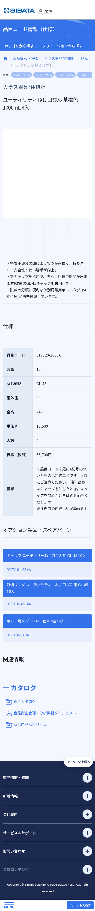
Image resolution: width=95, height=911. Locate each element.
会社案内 (10, 814)
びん (84, 58)
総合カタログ (25, 701)
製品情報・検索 (26, 58)
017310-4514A (19, 569)
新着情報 (10, 796)
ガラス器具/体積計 (59, 58)
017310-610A (18, 635)
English (47, 11)
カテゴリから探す (19, 46)
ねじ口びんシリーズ (30, 724)
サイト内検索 (82, 905)
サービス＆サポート (19, 833)
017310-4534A (19, 603)
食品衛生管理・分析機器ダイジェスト (45, 713)
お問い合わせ (14, 851)
